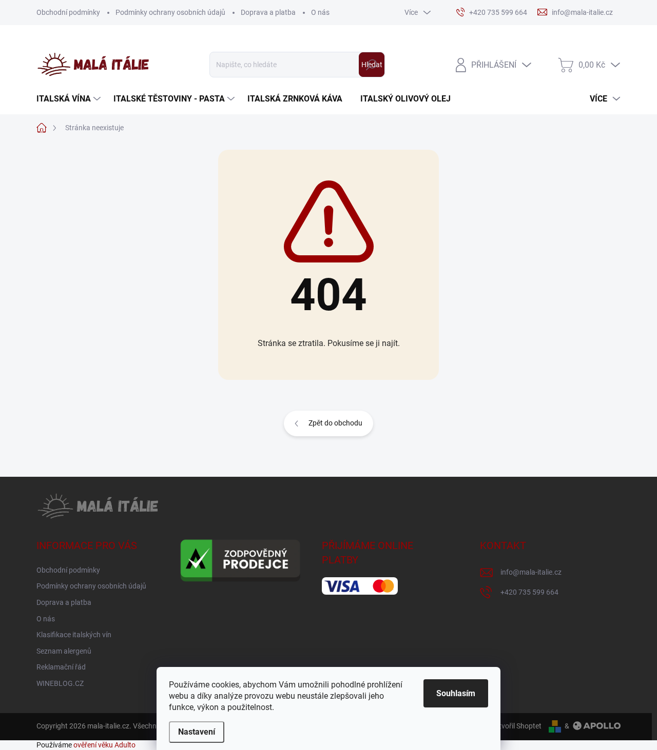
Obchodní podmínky (68, 12)
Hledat (371, 64)
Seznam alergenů (63, 651)
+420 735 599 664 (529, 592)
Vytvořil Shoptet (516, 726)
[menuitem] (69, 99)
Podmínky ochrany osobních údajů (170, 12)
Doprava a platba (268, 12)
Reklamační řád (61, 667)
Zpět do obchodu (335, 423)
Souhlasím (455, 693)
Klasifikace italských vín (73, 635)
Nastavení (196, 732)
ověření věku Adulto (104, 745)
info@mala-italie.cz (531, 572)
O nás (320, 12)
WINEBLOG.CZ (60, 683)
